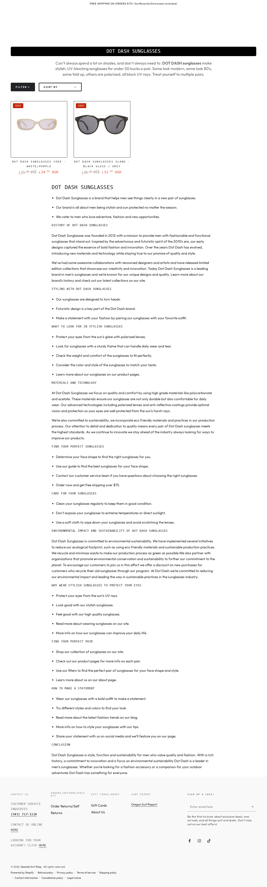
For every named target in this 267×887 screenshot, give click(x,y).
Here (14, 830)
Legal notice (74, 877)
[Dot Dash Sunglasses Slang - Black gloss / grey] (102, 129)
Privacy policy (65, 872)
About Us (98, 812)
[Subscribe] (253, 806)
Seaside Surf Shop (31, 866)
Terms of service (86, 872)
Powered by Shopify (22, 872)
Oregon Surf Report (144, 804)
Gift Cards (99, 805)
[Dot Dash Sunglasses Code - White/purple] (39, 129)
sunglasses (98, 651)
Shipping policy (107, 872)
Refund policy (45, 872)
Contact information (26, 877)
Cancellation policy (52, 877)
